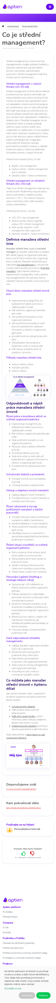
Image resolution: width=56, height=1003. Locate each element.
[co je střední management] (28, 387)
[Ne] (32, 853)
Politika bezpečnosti (13, 947)
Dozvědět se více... (13, 988)
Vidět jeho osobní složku (23, 716)
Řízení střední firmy (30, 26)
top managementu (26, 264)
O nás (6, 927)
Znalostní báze (13, 26)
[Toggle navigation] (50, 7)
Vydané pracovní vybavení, (24, 725)
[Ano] (23, 853)
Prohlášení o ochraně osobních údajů (22, 957)
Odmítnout (26, 995)
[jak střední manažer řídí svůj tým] (28, 756)
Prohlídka (8, 911)
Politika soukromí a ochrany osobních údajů (25, 952)
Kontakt (7, 932)
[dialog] (28, 984)
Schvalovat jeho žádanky (23, 706)
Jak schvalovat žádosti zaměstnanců (23, 807)
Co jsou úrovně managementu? (21, 789)
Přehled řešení (10, 916)
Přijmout (43, 995)
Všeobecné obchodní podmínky (19, 943)
